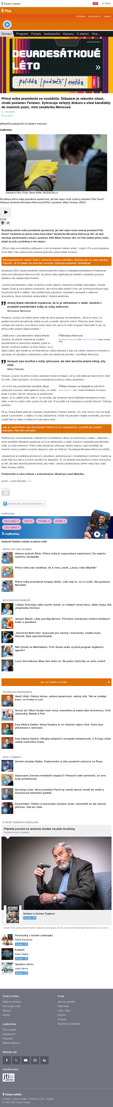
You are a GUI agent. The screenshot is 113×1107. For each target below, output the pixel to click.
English (50, 1099)
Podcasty (8, 1038)
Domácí (6, 34)
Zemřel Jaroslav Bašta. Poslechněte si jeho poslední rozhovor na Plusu (59, 761)
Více (96, 34)
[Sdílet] (8, 223)
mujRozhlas (8, 513)
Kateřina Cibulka (90, 340)
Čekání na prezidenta (17, 692)
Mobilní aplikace (11, 1043)
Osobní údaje (19, 1099)
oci (29, 481)
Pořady (36, 34)
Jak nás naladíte (66, 1001)
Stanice (7, 1010)
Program (80, 16)
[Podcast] (2, 223)
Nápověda (63, 1006)
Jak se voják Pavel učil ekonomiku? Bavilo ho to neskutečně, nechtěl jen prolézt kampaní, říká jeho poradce (52, 429)
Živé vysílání (10, 527)
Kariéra (61, 1015)
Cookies (6, 1099)
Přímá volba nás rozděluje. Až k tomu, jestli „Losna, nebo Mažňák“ (56, 567)
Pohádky (42, 521)
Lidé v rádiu (64, 1010)
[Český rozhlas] (10, 3)
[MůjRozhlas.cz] (6, 130)
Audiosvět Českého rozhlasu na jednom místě (24, 541)
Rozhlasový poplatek (69, 1023)
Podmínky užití (36, 1099)
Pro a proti (7, 115)
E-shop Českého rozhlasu (21, 822)
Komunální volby (12, 1006)
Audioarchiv (94, 16)
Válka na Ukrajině (12, 1001)
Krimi (27, 521)
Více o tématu (12, 757)
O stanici (83, 34)
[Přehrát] (5, 212)
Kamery (108, 16)
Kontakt (62, 1019)
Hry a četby (10, 521)
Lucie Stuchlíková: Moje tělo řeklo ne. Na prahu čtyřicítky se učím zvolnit (60, 661)
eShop (6, 1015)
